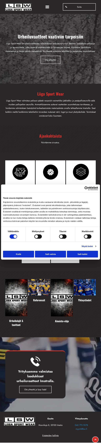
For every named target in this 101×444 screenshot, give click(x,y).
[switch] (38, 236)
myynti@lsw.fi (81, 428)
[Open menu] (47, 7)
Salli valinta (50, 254)
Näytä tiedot (87, 246)
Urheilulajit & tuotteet (16, 323)
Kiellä (18, 254)
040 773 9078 (81, 425)
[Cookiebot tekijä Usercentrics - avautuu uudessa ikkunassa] (86, 188)
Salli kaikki (82, 254)
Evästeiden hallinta (50, 435)
